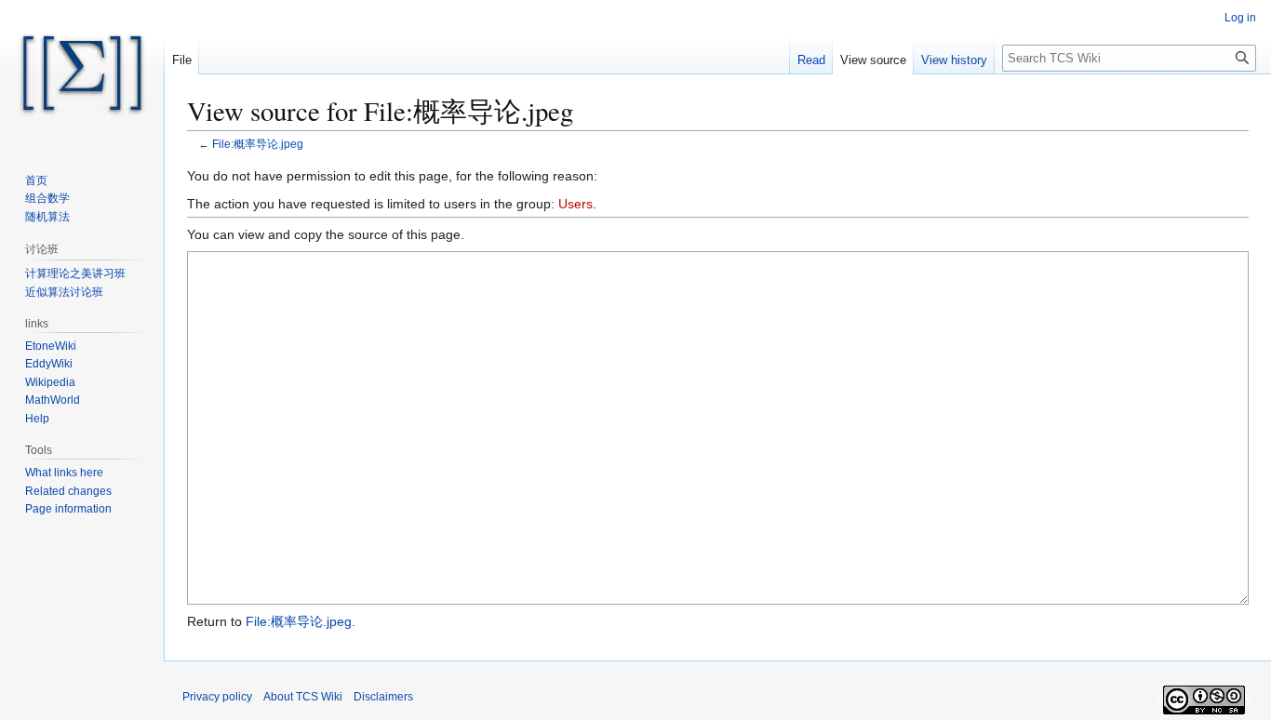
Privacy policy (217, 696)
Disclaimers (383, 696)
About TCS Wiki (302, 696)
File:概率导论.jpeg (257, 144)
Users (575, 203)
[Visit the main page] (81, 74)
